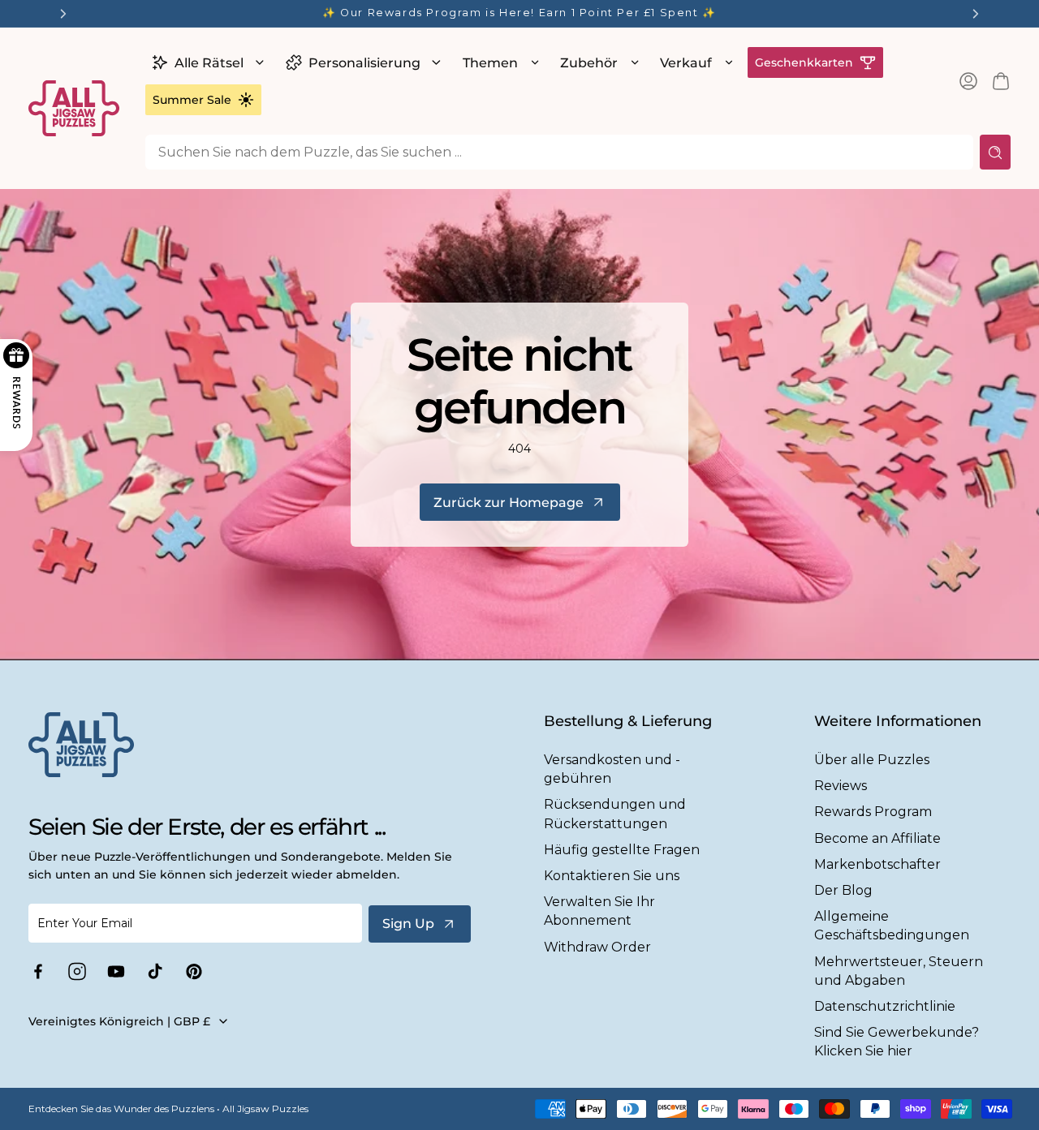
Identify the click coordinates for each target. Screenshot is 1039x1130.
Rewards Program (873, 811)
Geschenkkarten (804, 62)
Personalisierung (364, 63)
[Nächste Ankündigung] (976, 13)
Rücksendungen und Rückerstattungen (615, 814)
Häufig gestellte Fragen (622, 849)
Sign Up (408, 923)
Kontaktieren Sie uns (611, 875)
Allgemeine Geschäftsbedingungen (891, 926)
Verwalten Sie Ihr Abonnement (599, 911)
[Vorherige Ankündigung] (63, 13)
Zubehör (589, 63)
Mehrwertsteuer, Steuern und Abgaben (898, 971)
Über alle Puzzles (871, 759)
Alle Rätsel (209, 63)
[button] (205, 62)
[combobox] (559, 152)
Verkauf (686, 63)
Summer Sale (192, 99)
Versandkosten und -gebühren (612, 769)
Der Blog (843, 890)
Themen (490, 63)
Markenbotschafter (877, 864)
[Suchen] (995, 152)
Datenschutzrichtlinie (884, 1006)
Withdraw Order (597, 947)
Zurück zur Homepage (508, 502)
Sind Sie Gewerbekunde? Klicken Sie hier (896, 1042)
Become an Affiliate (877, 838)
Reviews (840, 785)
